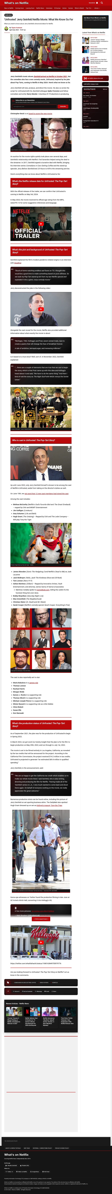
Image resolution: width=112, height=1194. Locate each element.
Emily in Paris (44, 982)
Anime (64, 8)
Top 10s (88, 8)
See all (105, 89)
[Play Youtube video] (41, 224)
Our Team (27, 1148)
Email (47, 991)
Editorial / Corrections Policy (42, 1148)
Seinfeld (55, 982)
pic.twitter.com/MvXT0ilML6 (43, 911)
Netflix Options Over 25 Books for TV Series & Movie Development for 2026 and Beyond (31, 1021)
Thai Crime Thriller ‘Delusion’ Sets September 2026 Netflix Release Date (67, 1020)
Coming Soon (19, 8)
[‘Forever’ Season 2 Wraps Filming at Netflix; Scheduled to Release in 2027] (14, 1011)
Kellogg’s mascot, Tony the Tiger (49, 805)
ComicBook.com (43, 590)
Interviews (49, 8)
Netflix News (40, 8)
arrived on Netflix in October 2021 (50, 76)
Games (70, 8)
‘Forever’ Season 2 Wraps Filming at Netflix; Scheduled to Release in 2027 (13, 1020)
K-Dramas (57, 8)
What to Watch (79, 8)
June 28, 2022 (45, 915)
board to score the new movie (40, 114)
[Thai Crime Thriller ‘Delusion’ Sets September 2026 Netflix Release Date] (68, 1011)
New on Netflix (8, 8)
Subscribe (63, 106)
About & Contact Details (13, 1148)
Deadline (17, 263)
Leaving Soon (30, 8)
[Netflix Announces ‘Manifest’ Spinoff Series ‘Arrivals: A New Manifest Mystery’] (50, 1011)
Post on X (17, 991)
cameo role (33, 683)
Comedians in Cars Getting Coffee (25, 982)
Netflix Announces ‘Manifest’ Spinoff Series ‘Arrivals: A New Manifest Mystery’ (48, 1021)
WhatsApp (39, 991)
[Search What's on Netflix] (102, 3)
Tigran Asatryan (16, 28)
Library (96, 8)
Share (54, 991)
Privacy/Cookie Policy (62, 1148)
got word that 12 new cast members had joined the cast (46, 494)
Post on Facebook (27, 991)
